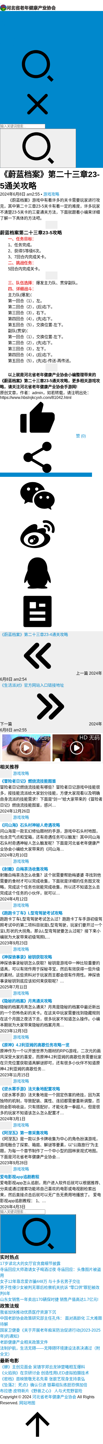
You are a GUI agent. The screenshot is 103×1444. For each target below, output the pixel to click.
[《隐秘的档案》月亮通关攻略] (6, 993)
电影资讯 (8, 38)
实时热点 (8, 44)
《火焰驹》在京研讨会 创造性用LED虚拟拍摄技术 (44, 1373)
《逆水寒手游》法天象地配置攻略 (30, 1089)
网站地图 (27, 1403)
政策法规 (8, 20)
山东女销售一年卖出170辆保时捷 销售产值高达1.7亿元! (49, 1299)
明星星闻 (8, 32)
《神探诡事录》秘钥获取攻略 (26, 957)
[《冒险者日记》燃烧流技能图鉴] (6, 774)
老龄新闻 (8, 26)
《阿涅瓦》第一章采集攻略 (24, 1133)
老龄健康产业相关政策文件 (24, 1342)
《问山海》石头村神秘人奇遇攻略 (30, 825)
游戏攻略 (51, 194)
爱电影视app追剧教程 (19, 1177)
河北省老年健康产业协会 (54, 1397)
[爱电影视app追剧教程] (6, 1169)
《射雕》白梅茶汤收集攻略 (24, 869)
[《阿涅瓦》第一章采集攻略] (6, 1125)
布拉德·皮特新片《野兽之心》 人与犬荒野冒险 (41, 1391)
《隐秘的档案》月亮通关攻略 (26, 1001)
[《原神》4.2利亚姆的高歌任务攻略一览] (6, 1037)
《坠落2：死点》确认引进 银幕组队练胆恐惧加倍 (43, 1385)
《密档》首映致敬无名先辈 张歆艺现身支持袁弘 (42, 1379)
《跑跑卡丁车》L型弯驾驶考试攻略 (31, 913)
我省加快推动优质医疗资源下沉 (28, 1312)
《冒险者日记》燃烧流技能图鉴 (28, 781)
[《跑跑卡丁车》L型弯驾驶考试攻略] (6, 905)
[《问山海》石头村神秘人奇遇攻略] (6, 818)
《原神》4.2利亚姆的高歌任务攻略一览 (35, 1045)
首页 (4, 14)
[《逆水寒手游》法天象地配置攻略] (6, 1081)
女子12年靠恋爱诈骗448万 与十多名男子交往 (40, 1281)
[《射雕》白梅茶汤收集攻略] (6, 862)
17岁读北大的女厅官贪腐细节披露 (30, 1263)
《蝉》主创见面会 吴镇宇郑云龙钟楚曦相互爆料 (42, 1367)
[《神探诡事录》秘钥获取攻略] (6, 949)
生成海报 (83, 475)
